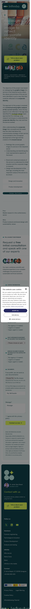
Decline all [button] (15, 315)
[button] (14, 319)
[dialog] (15, 304)
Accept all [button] (15, 310)
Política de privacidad (17, 306)
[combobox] (26, 289)
